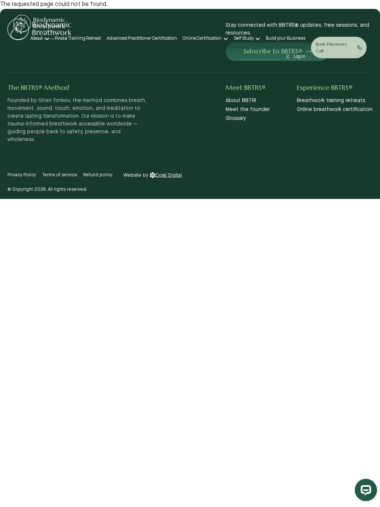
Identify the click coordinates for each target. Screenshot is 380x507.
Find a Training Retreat (78, 38)
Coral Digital (168, 175)
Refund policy (97, 175)
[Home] (39, 23)
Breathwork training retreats (331, 101)
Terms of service (59, 175)
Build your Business (285, 38)
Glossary (236, 118)
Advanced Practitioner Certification (142, 38)
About (36, 38)
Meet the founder (248, 109)
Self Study (244, 38)
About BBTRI (241, 101)
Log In (299, 56)
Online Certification (202, 38)
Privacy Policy (21, 175)
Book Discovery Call (331, 47)
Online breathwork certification (335, 109)
